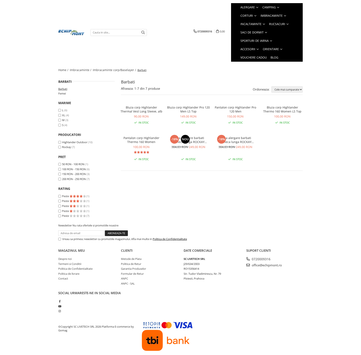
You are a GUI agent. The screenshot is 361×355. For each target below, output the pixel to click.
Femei (62, 93)
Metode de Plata (131, 259)
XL (63, 115)
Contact (63, 278)
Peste (66, 196)
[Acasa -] (71, 32)
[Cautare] (143, 32)
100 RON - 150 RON (74, 169)
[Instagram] (59, 311)
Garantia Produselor (133, 269)
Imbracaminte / (81, 70)
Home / (63, 70)
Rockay (66, 147)
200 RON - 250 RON (74, 179)
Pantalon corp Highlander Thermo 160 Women (141, 140)
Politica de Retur (131, 264)
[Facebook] (59, 301)
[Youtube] (59, 306)
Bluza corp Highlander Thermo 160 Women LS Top (282, 109)
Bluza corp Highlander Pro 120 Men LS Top (188, 109)
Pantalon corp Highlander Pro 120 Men (235, 109)
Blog (274, 57)
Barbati (62, 89)
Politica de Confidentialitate (170, 239)
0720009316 (261, 259)
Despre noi (65, 259)
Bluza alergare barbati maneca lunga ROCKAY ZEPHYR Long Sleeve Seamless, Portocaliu (235, 140)
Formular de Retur (132, 274)
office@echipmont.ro (266, 265)
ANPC (124, 278)
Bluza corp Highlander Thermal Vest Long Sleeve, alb (141, 109)
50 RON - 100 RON (73, 164)
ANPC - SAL (128, 283)
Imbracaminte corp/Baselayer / (115, 70)
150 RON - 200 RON (74, 174)
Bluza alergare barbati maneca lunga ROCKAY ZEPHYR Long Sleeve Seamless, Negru (188, 140)
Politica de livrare (68, 274)
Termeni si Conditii (69, 264)
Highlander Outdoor (74, 142)
